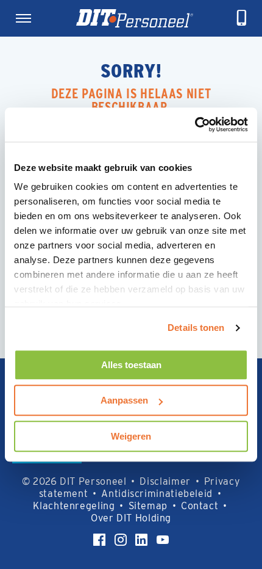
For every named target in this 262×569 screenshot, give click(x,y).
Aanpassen (124, 400)
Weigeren (131, 436)
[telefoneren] (242, 18)
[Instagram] (121, 540)
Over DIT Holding (131, 518)
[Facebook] (99, 540)
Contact (199, 506)
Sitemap (148, 506)
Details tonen (196, 327)
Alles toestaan (131, 365)
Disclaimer (165, 481)
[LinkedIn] (141, 540)
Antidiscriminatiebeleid (157, 493)
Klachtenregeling (74, 506)
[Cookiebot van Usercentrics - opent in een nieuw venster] (194, 124)
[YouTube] (163, 540)
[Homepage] (134, 18)
